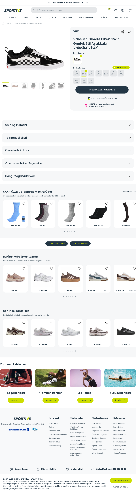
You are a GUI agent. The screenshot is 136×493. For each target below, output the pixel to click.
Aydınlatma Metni (77, 444)
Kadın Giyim (118, 438)
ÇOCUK (52, 17)
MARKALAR (68, 17)
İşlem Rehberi (97, 453)
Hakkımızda (53, 423)
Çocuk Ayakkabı (119, 446)
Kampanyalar (54, 438)
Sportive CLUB (54, 442)
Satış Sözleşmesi (77, 433)
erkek (9, 23)
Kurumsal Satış (55, 446)
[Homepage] (13, 10)
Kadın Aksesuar (119, 442)
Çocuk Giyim (118, 449)
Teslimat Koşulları (99, 438)
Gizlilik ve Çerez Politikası (76, 428)
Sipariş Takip (97, 446)
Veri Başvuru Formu (78, 440)
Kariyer (51, 427)
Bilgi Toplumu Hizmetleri (76, 455)
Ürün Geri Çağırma (99, 434)
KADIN (25, 17)
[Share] (122, 32)
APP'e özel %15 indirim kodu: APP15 (68, 2)
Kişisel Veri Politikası (78, 437)
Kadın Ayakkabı (119, 434)
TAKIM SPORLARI (121, 17)
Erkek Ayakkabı (119, 423)
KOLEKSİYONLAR (86, 17)
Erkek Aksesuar (119, 431)
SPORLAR (11, 17)
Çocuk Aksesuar (119, 453)
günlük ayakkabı (35, 23)
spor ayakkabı (20, 23)
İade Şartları (97, 442)
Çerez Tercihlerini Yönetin (77, 449)
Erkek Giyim (118, 427)
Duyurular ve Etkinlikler (58, 434)
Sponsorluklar (54, 431)
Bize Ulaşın (96, 423)
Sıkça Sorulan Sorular (100, 431)
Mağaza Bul (96, 427)
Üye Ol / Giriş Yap (99, 449)
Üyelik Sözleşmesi (77, 423)
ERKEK (39, 17)
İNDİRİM (103, 17)
